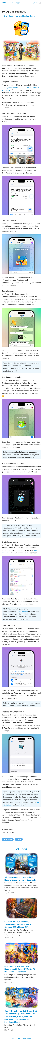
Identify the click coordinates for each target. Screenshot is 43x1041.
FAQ (11, 3)
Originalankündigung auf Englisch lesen (19, 16)
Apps (18, 3)
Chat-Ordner (23, 611)
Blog (18, 1038)
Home (4, 3)
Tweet (19, 839)
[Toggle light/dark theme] (40, 2)
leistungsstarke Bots (10, 88)
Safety (29, 1038)
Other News (21, 849)
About (13, 1038)
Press (24, 1038)
